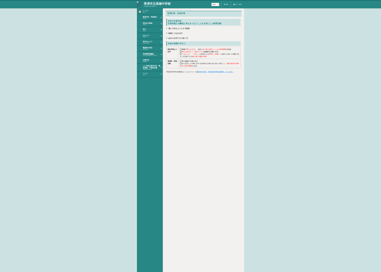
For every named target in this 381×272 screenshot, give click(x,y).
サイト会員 (238, 4)
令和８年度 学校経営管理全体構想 (216, 72)
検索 (227, 4)
